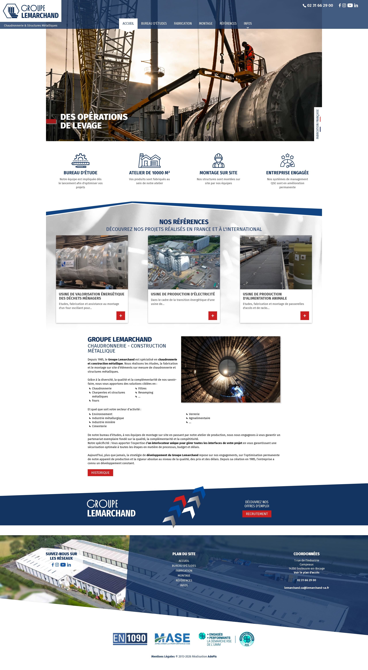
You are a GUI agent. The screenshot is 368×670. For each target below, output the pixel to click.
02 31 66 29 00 (306, 580)
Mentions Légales (163, 656)
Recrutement (257, 514)
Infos (184, 585)
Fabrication (183, 23)
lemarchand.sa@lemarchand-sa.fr (306, 587)
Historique (100, 473)
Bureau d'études (154, 23)
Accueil (128, 23)
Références (228, 23)
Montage (205, 23)
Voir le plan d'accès (306, 572)
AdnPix (212, 656)
